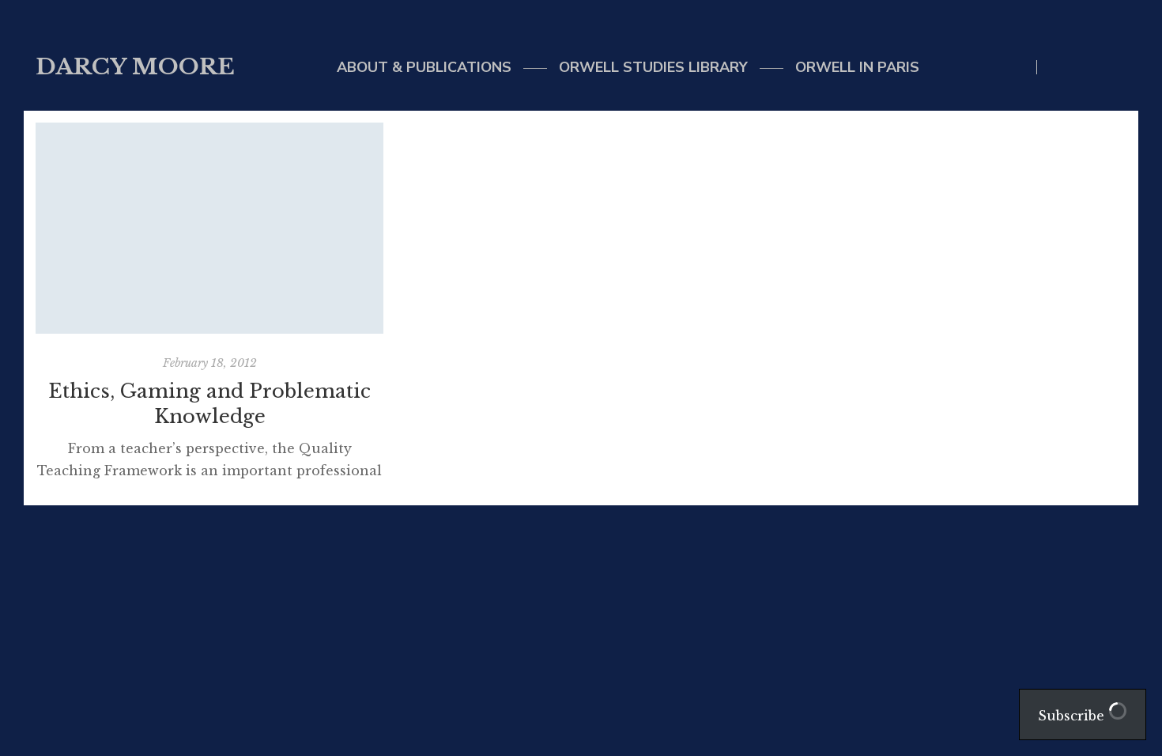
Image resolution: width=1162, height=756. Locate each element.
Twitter (1057, 67)
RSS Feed (1122, 67)
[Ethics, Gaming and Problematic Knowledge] (209, 228)
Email (1089, 67)
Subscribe (1073, 716)
